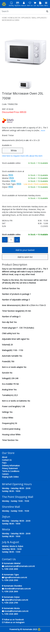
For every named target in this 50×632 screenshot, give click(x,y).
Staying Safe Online (10, 476)
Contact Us (7, 460)
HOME (4, 18)
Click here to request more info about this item (22, 156)
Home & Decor (14, 18)
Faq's (4, 462)
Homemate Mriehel (11, 563)
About (4, 457)
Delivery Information (11, 465)
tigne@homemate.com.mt (15, 577)
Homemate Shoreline (12, 586)
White (13, 150)
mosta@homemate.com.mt (16, 611)
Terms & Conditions (10, 471)
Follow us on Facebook (14, 619)
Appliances (25, 18)
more (43, 130)
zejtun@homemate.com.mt (16, 600)
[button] (5, 51)
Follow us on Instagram (14, 622)
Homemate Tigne (11, 574)
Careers (5, 474)
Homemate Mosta (11, 608)
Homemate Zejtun (11, 597)
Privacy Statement (10, 468)
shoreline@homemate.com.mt (17, 588)
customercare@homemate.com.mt (19, 566)
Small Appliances (39, 18)
